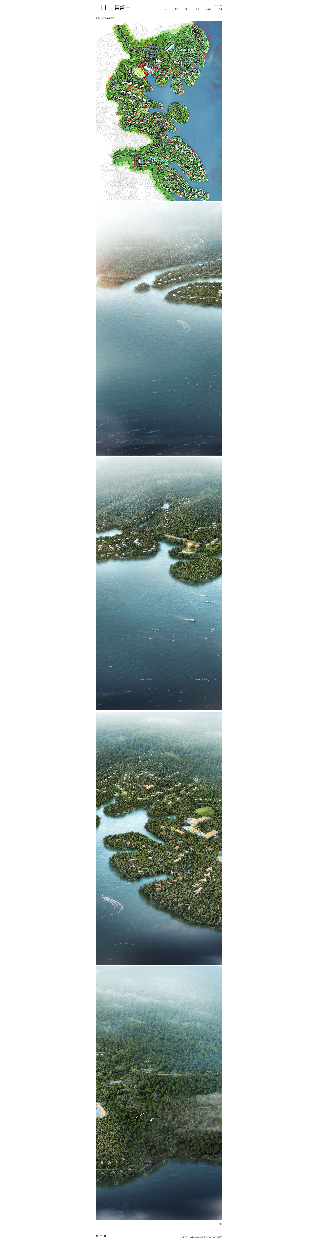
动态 (166, 9)
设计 (176, 9)
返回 (220, 1224)
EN (221, 6)
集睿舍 (209, 9)
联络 (220, 9)
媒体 (197, 9)
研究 (187, 9)
